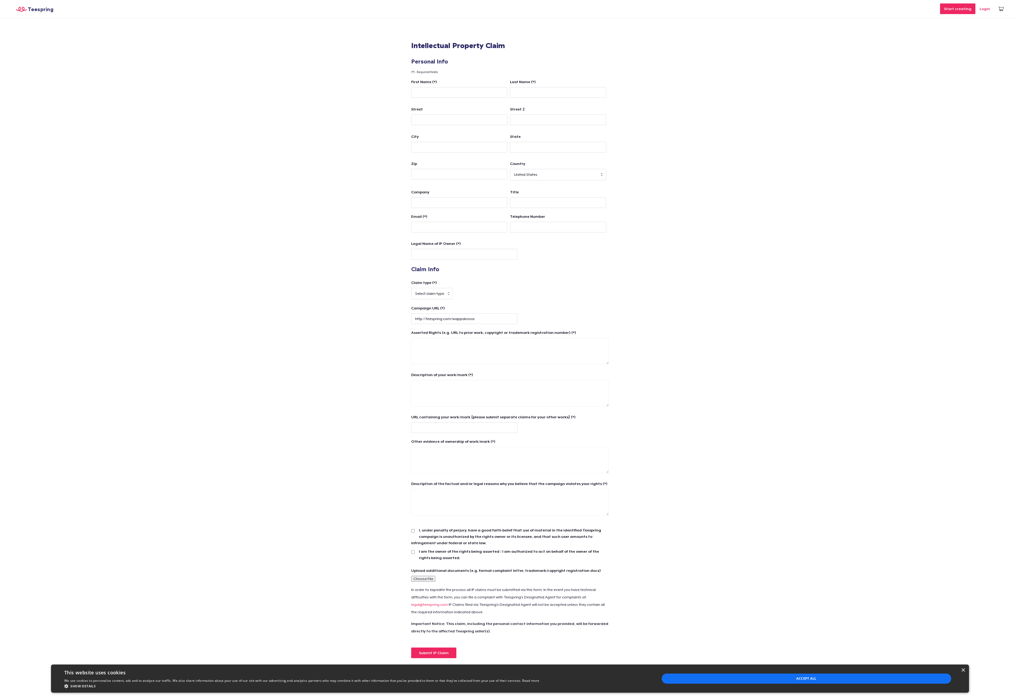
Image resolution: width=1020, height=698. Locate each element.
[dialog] (510, 679)
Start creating (957, 9)
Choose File (423, 579)
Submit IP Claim (434, 653)
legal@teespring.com (429, 604)
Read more (530, 680)
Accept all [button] (806, 678)
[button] (301, 686)
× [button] (963, 670)
